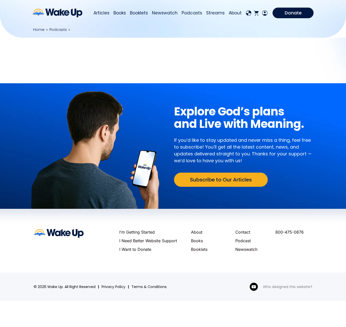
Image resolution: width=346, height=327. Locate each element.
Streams (215, 13)
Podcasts (192, 13)
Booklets (139, 13)
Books (119, 13)
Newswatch (165, 13)
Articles (101, 13)
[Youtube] (254, 287)
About (235, 13)
